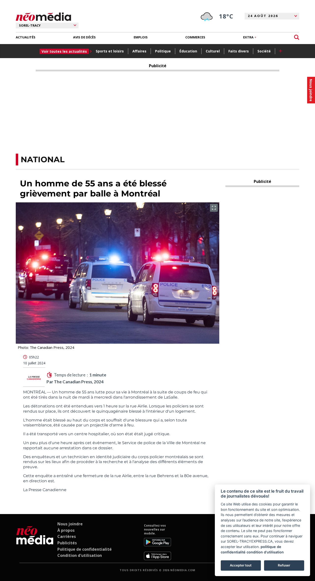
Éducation (188, 51)
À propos (66, 530)
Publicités (67, 543)
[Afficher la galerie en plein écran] (213, 207)
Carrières (66, 536)
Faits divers (238, 51)
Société (264, 51)
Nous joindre (70, 524)
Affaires (139, 51)
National (42, 159)
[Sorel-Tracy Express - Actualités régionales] (43, 17)
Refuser (284, 565)
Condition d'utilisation (79, 555)
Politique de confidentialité (84, 549)
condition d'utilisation (265, 552)
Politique (163, 51)
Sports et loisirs (110, 51)
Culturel (213, 51)
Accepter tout (241, 565)
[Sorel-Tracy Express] (35, 542)
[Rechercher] (296, 37)
